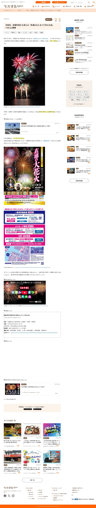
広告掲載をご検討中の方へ (77, 488)
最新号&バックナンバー (58, 500)
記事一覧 (32, 480)
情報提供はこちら (75, 490)
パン (35, 446)
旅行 (33, 473)
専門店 (78, 99)
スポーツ (48, 446)
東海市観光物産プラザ (80, 38)
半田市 (89, 151)
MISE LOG (31, 492)
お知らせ (40, 490)
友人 (14, 446)
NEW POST (31, 494)
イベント (85, 99)
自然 (52, 473)
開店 (14, 473)
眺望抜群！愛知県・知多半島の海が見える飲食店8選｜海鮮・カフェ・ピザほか (52, 469)
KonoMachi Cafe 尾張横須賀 (82, 52)
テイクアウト (25, 473)
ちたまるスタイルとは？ (58, 495)
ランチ (29, 446)
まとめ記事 (86, 97)
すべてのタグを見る (78, 104)
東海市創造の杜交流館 (80, 45)
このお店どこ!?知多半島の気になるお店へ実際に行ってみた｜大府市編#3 (83, 128)
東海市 (18, 445)
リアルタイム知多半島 (43, 496)
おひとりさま (54, 446)
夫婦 (16, 473)
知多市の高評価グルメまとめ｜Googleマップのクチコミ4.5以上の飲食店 (83, 139)
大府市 (39, 445)
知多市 (57, 472)
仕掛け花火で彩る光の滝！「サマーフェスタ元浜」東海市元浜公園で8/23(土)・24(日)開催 (83, 161)
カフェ (37, 446)
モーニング (25, 446)
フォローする (38, 409)
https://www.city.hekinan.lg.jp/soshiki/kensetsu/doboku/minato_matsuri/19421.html (32, 267)
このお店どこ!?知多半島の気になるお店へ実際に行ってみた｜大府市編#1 (32, 442)
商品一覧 (55, 490)
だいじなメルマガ (42, 498)
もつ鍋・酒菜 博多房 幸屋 (81, 59)
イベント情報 (31, 498)
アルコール (72, 94)
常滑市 (39, 472)
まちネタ (54, 473)
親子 (10, 446)
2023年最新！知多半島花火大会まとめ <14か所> (33, 386)
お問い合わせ (75, 492)
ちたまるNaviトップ (8, 10)
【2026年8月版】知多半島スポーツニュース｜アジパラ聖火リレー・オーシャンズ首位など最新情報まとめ (51, 442)
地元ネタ (19, 10)
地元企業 (44, 446)
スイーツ (72, 97)
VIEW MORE (79, 72)
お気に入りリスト (60, 2)
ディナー (32, 446)
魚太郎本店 (77, 30)
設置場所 (55, 497)
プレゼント (41, 494)
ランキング (31, 496)
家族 (12, 446)
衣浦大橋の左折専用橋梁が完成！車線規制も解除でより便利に (36, 126)
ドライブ (5, 446)
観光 (8, 446)
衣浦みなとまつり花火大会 (40, 38)
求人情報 (40, 492)
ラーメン (11, 473)
